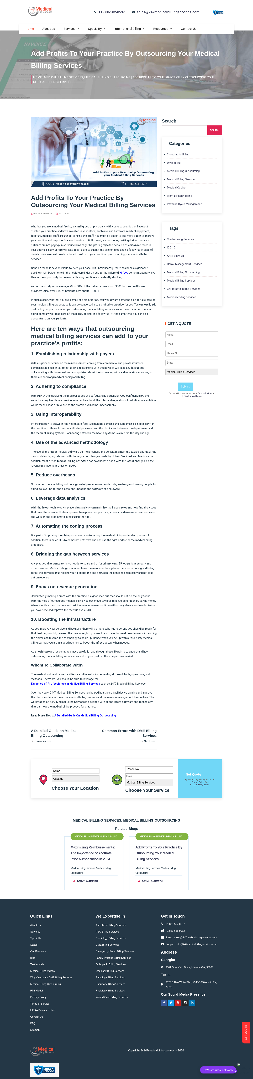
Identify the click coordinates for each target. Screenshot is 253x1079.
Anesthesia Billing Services (111, 925)
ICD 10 (171, 247)
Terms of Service (39, 1003)
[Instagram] (185, 1003)
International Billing (127, 28)
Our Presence (38, 951)
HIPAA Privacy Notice (191, 396)
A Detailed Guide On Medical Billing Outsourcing (85, 715)
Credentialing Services (180, 239)
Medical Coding (176, 187)
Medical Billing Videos (42, 970)
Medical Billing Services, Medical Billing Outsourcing (96, 837)
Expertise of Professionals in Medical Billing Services (65, 683)
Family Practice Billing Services (113, 957)
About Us (48, 28)
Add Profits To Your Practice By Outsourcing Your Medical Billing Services (158, 853)
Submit (185, 386)
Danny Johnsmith (42, 213)
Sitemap (35, 1029)
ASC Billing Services (107, 931)
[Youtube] (178, 1003)
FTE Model (36, 990)
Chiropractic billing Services (183, 289)
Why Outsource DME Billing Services (51, 977)
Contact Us (189, 28)
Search (214, 130)
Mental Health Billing (179, 195)
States (34, 944)
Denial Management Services (184, 264)
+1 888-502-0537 (111, 12)
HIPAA (124, 272)
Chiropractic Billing (178, 154)
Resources (160, 28)
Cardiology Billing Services (111, 938)
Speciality (95, 28)
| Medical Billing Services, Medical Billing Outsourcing (86, 77)
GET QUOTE (245, 1032)
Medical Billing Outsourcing (183, 171)
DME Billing (174, 162)
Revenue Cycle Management (184, 204)
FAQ (32, 1023)
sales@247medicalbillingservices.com (168, 12)
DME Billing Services (107, 944)
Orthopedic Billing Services (111, 964)
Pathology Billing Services (110, 977)
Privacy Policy (204, 393)
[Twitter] (171, 1003)
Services (70, 28)
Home (29, 28)
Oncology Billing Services (110, 970)
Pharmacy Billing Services (110, 984)
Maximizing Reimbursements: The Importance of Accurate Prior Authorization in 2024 (93, 853)
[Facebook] (164, 1003)
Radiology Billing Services (110, 990)
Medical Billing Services (181, 179)
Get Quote (193, 774)
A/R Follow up (175, 255)
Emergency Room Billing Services (115, 951)
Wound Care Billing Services (112, 997)
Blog (32, 957)
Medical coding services (181, 297)
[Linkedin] (192, 1003)
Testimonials (37, 964)
